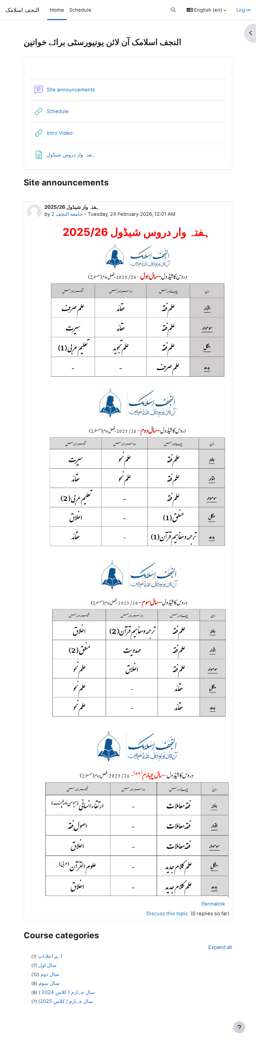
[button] (173, 10)
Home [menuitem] (57, 10)
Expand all (220, 947)
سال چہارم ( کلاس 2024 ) (67, 992)
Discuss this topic (167, 914)
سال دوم (50, 974)
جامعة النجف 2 (67, 214)
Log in (243, 10)
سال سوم (49, 983)
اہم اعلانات (50, 956)
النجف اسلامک (22, 9)
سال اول (47, 965)
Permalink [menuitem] (213, 904)
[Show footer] (239, 1027)
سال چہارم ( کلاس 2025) (65, 1001)
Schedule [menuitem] (80, 10)
